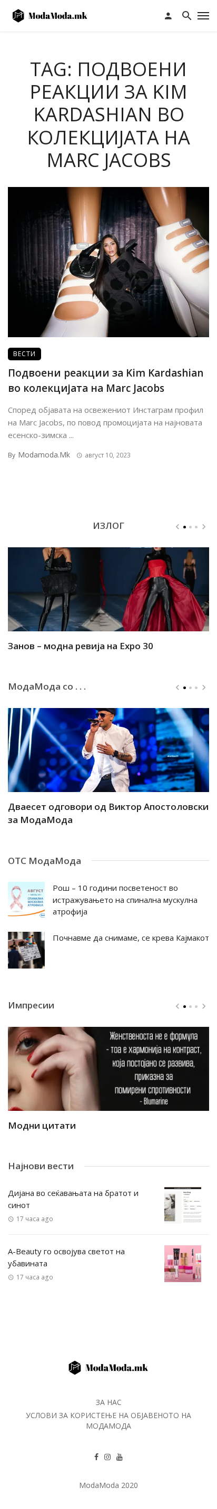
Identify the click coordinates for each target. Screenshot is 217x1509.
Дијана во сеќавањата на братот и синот (73, 1199)
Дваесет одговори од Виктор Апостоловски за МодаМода (108, 813)
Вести (24, 353)
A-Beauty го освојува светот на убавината (66, 1257)
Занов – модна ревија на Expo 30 (80, 646)
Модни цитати (42, 1125)
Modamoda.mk (44, 455)
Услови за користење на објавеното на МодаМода (108, 1420)
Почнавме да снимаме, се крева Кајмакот (131, 937)
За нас (109, 1402)
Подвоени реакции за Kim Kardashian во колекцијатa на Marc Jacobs (105, 380)
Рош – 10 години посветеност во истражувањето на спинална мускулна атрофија (125, 899)
